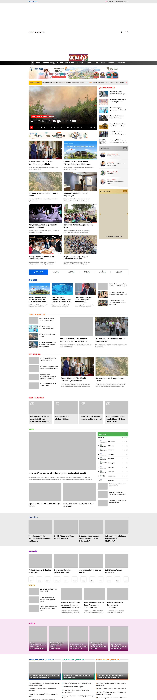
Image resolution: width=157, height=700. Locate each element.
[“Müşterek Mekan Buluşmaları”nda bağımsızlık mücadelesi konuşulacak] (34, 383)
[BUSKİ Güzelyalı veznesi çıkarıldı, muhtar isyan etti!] (91, 410)
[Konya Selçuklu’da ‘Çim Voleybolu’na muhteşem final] (103, 500)
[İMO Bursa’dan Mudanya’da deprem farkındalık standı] (111, 326)
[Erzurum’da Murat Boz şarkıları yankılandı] (66, 564)
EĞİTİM (96, 63)
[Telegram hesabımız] (40, 32)
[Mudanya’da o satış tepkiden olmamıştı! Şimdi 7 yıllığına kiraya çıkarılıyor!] (103, 96)
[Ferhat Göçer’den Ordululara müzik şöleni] (40, 564)
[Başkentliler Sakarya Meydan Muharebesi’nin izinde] (80, 244)
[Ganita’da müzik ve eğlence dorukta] (91, 564)
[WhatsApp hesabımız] (43, 32)
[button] (31, 63)
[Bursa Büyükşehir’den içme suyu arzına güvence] (34, 366)
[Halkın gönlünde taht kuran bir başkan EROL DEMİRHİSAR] (116, 530)
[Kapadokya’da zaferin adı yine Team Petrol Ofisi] (103, 509)
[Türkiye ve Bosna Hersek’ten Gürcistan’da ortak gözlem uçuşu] (34, 614)
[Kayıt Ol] (121, 32)
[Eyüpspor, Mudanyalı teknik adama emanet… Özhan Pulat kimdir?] (91, 530)
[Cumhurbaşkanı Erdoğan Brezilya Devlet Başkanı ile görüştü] (34, 605)
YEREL (36, 63)
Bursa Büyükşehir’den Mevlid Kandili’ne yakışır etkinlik (75, 82)
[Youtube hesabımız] (35, 32)
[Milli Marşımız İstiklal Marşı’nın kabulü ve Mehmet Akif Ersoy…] (40, 530)
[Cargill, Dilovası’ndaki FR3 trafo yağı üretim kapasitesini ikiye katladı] (103, 306)
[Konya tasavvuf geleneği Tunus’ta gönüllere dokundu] (45, 213)
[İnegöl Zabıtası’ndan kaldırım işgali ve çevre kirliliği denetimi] (103, 137)
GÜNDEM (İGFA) (46, 63)
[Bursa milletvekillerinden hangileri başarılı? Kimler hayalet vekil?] (116, 410)
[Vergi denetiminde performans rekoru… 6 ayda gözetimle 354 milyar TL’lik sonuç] (62, 289)
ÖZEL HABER (68, 63)
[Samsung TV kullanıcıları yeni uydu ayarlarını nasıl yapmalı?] (103, 143)
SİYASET (58, 63)
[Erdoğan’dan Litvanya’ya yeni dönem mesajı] (34, 597)
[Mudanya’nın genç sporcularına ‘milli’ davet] (103, 112)
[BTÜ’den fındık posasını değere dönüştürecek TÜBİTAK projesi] (103, 289)
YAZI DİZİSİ (112, 63)
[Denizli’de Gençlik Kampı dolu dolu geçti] (80, 213)
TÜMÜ (124, 148)
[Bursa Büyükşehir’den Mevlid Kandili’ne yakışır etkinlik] (45, 150)
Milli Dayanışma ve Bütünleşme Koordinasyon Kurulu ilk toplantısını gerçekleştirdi (126, 82)
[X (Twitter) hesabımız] (32, 32)
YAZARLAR (123, 63)
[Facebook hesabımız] (30, 32)
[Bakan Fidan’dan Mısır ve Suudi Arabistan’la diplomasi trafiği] (94, 597)
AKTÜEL (88, 63)
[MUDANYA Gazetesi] (78, 59)
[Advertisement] (78, 28)
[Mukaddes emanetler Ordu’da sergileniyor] (80, 181)
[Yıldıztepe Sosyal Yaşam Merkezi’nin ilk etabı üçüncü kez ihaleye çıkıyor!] (40, 410)
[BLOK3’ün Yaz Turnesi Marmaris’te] (116, 564)
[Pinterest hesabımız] (38, 32)
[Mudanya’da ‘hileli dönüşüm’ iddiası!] (66, 410)
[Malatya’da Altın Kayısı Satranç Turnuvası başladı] (45, 244)
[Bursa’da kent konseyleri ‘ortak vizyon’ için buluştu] (33, 323)
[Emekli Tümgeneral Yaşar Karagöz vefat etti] (66, 530)
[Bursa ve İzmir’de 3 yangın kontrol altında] (45, 181)
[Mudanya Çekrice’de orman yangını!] (33, 339)
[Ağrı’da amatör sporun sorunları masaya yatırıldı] (45, 495)
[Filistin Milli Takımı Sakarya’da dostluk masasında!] (79, 495)
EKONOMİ (79, 63)
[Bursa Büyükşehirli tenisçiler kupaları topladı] (34, 392)
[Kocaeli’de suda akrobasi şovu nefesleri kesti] (62, 454)
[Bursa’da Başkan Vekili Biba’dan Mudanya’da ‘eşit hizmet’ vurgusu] (76, 326)
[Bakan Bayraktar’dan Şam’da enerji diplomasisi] (117, 597)
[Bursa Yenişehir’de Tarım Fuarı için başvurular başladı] (103, 129)
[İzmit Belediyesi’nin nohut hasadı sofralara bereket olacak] (103, 298)
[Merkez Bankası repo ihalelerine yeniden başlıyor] (103, 120)
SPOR (103, 63)
